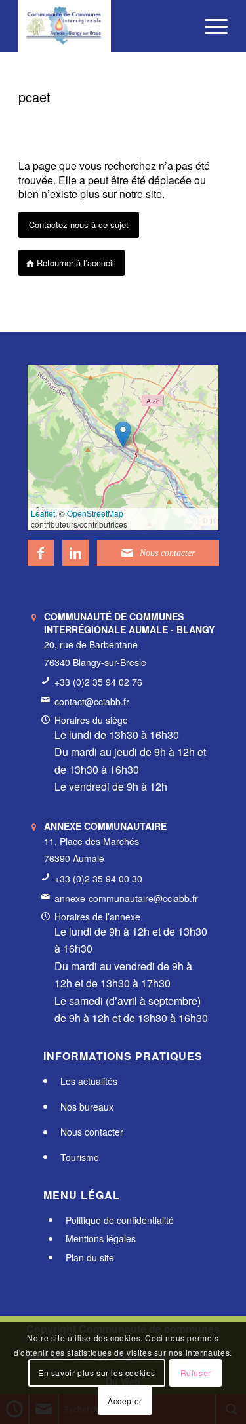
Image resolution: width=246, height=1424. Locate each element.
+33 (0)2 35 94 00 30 (98, 878)
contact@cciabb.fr (91, 701)
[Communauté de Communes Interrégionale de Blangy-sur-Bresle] (102, 26)
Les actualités (88, 1081)
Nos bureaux (86, 1106)
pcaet (34, 96)
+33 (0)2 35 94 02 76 (98, 681)
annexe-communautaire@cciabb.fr (126, 898)
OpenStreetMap (95, 513)
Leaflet (43, 513)
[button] (123, 434)
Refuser (195, 1372)
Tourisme (79, 1157)
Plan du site (90, 1257)
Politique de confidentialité (120, 1220)
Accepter (125, 1400)
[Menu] (210, 26)
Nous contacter (91, 1132)
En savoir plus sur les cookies (96, 1372)
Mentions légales (101, 1239)
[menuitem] (210, 26)
